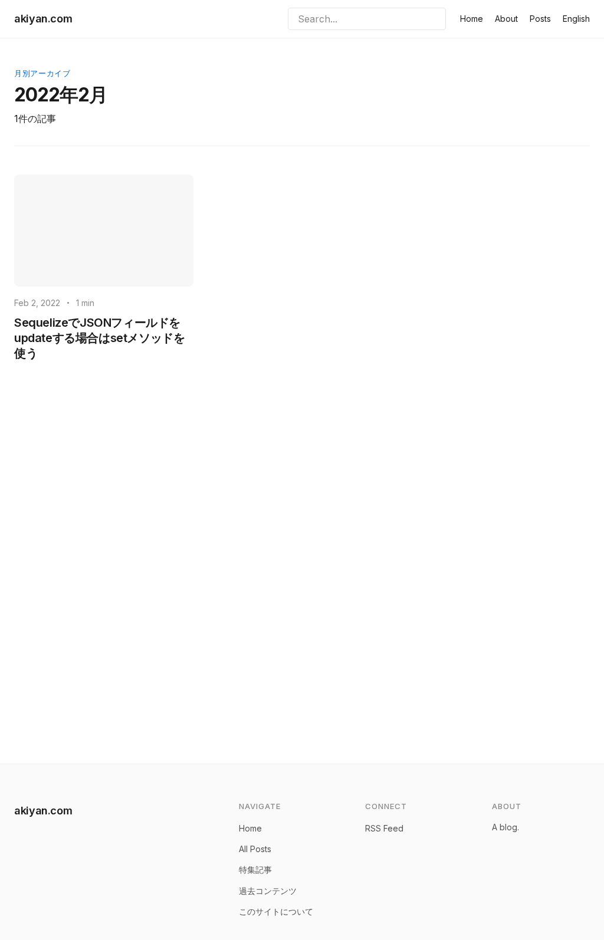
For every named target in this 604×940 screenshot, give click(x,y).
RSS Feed (384, 828)
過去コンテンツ (268, 891)
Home (471, 19)
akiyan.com (43, 18)
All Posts (255, 849)
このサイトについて (276, 911)
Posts (540, 19)
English (576, 19)
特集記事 (255, 870)
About (506, 19)
